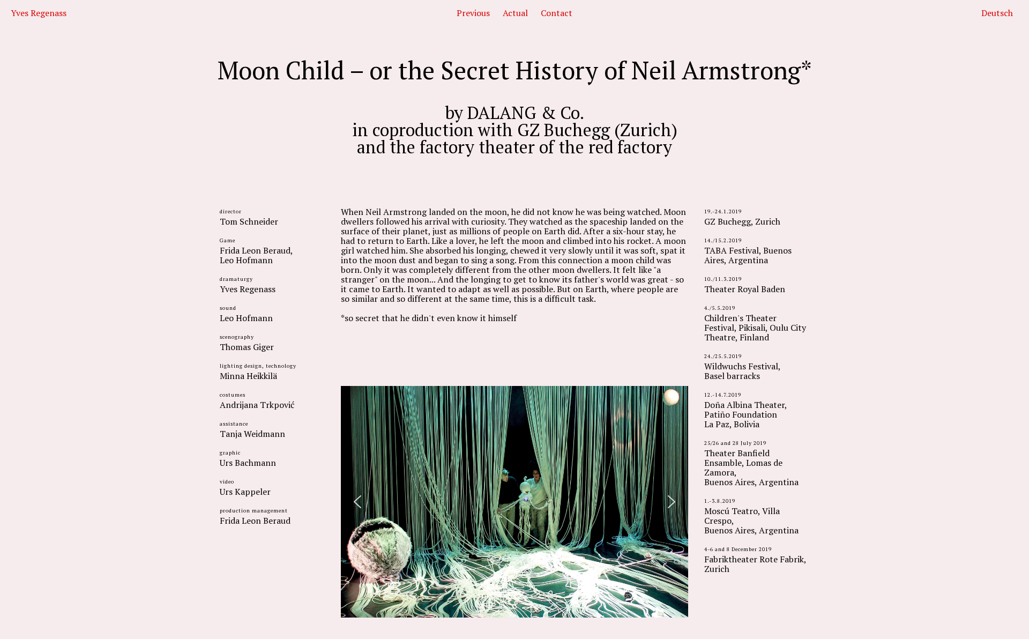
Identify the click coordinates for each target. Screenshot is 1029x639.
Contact (556, 13)
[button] (357, 501)
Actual (515, 13)
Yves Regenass (38, 13)
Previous (473, 13)
